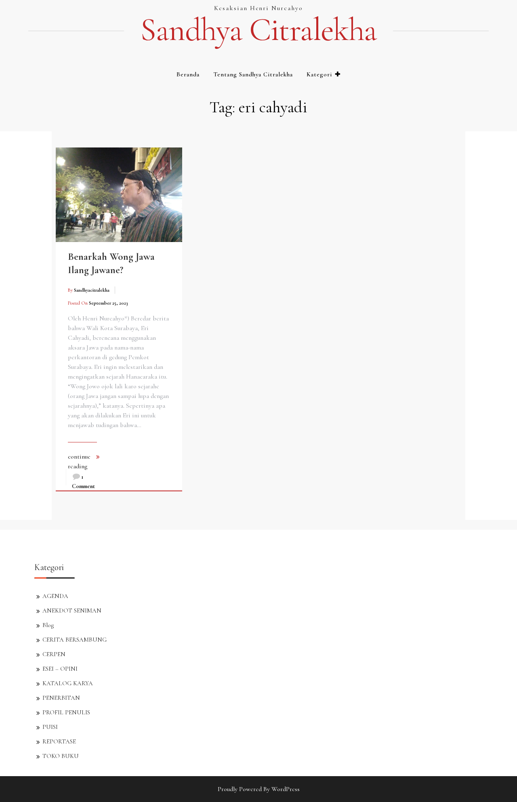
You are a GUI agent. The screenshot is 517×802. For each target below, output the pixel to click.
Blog (48, 625)
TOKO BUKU (60, 756)
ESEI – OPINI (60, 668)
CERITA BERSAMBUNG (74, 639)
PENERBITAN (61, 697)
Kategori (319, 74)
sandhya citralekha (258, 30)
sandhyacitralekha (91, 290)
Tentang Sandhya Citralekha (253, 74)
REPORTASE (59, 741)
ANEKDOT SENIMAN (71, 610)
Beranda (188, 74)
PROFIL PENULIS (66, 712)
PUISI (50, 726)
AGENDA (55, 596)
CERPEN (53, 654)
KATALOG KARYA (67, 683)
